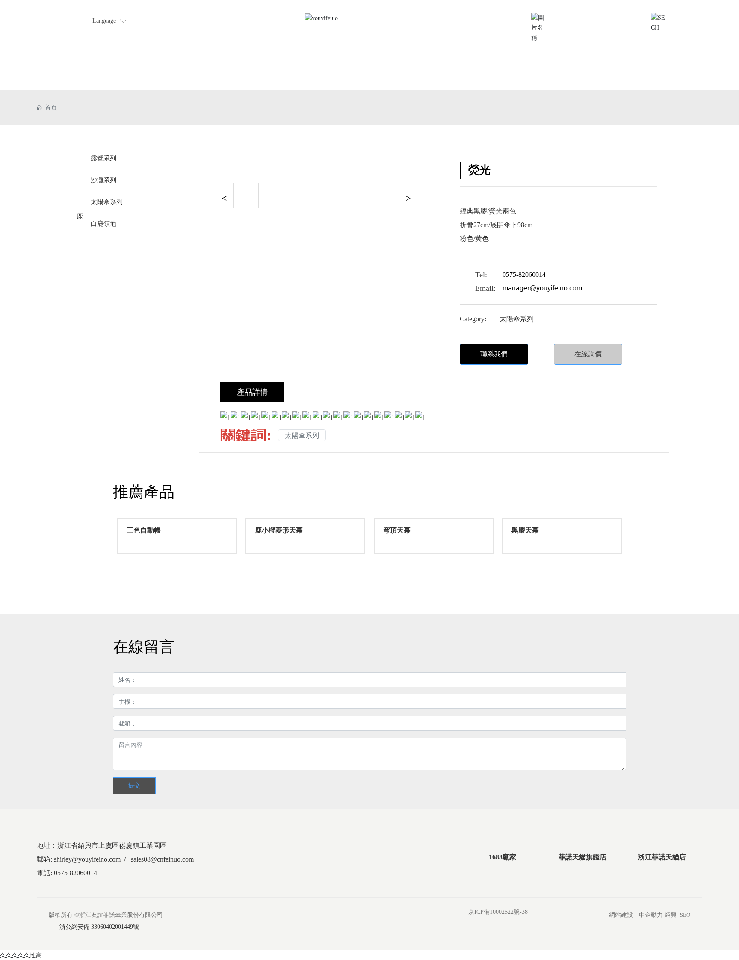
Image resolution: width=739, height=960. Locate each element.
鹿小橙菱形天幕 (279, 530)
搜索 (679, 17)
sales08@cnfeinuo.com (162, 859)
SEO (685, 915)
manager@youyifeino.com (542, 288)
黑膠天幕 (525, 530)
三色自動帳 (144, 530)
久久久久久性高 (21, 955)
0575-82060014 (524, 274)
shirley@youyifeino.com (581, 16)
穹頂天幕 (397, 530)
